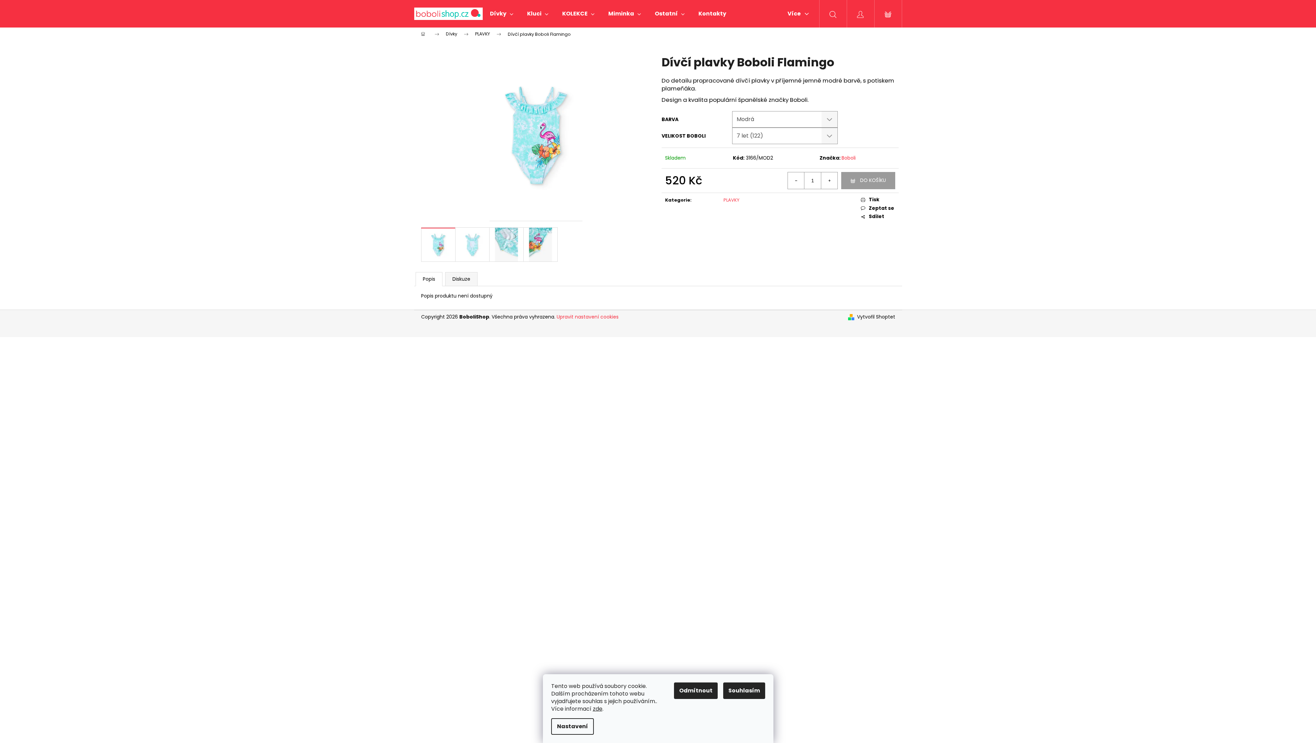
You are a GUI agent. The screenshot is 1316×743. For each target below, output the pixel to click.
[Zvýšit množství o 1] (829, 180)
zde (597, 709)
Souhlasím (744, 690)
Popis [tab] (429, 279)
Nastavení (572, 726)
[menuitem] (501, 14)
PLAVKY (731, 200)
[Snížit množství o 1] (796, 180)
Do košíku (873, 180)
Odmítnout (696, 690)
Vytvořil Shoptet (876, 317)
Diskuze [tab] (461, 279)
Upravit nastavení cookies (588, 316)
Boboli (849, 157)
